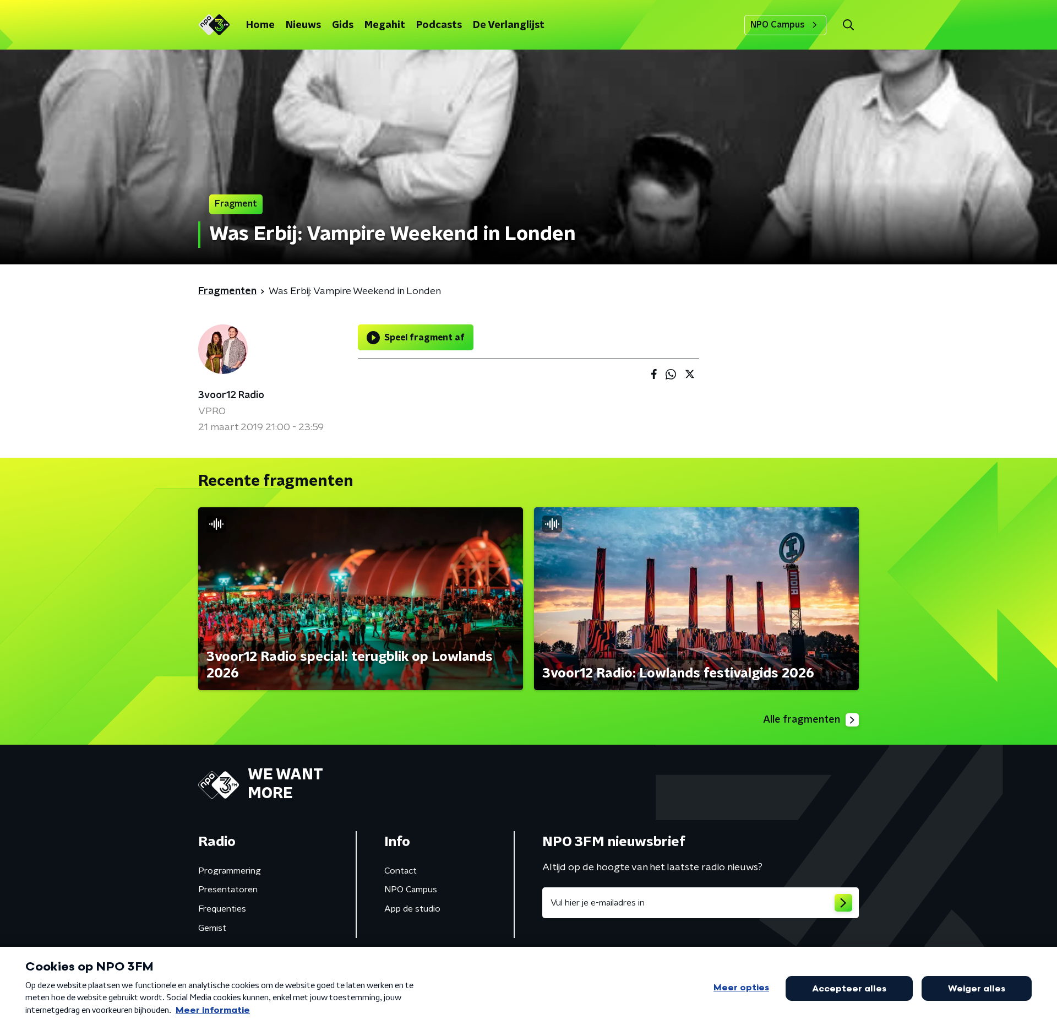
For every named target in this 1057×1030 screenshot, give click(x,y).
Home (260, 25)
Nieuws (303, 25)
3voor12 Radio (231, 395)
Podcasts (439, 25)
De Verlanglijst (508, 25)
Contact (400, 870)
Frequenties (222, 908)
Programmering (229, 870)
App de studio (412, 908)
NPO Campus (777, 24)
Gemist (212, 928)
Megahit (384, 25)
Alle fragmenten (801, 720)
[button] (848, 25)
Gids (342, 25)
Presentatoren (228, 889)
